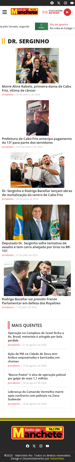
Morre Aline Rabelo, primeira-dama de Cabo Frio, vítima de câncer (36, 88)
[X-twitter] (59, 3)
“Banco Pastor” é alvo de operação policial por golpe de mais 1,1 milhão (37, 376)
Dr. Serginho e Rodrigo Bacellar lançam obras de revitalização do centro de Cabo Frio (37, 193)
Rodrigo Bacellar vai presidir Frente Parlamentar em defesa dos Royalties (31, 301)
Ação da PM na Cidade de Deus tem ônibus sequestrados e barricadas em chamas (34, 357)
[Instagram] (65, 3)
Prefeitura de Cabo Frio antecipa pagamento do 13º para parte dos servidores (37, 140)
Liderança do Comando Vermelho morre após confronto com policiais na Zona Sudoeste (35, 395)
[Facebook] (52, 3)
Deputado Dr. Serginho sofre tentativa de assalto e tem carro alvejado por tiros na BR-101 (36, 247)
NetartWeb (57, 458)
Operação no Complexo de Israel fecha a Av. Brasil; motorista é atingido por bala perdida (36, 336)
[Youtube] (72, 3)
